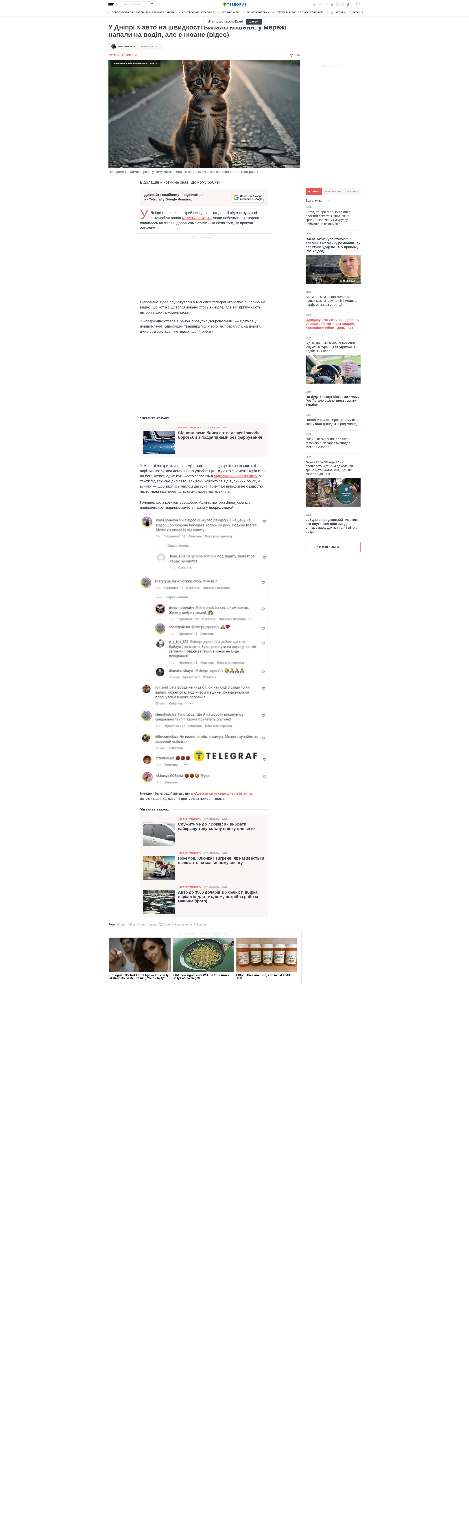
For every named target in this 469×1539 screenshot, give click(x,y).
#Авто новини (147, 924)
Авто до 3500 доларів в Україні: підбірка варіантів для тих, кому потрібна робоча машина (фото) (218, 896)
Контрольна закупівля (198, 12)
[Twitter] (337, 4)
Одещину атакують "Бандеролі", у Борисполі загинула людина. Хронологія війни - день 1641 (332, 324)
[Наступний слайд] (362, 12)
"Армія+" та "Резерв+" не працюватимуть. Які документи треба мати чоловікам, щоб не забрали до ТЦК (329, 468)
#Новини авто (182, 924)
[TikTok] (348, 4)
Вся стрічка (314, 200)
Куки (238, 21)
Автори (340, 12)
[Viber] (320, 4)
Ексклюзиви (230, 12)
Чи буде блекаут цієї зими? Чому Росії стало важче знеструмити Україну (332, 400)
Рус (358, 4)
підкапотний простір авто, (236, 476)
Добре (254, 21)
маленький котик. (197, 218)
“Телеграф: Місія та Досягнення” (299, 12)
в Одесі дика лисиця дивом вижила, (222, 793)
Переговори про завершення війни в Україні (143, 12)
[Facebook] (314, 4)
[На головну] (234, 4)
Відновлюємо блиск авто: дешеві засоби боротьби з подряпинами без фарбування (220, 435)
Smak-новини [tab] (332, 191)
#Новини (200, 924)
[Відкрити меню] (111, 4)
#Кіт (131, 924)
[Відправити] (152, 4)
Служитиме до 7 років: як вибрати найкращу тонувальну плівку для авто (216, 826)
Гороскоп (360, 12)
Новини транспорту (189, 428)
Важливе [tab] (352, 191)
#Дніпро (164, 924)
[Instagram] (342, 4)
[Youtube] (332, 4)
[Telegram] (326, 4)
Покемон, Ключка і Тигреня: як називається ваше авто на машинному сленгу (221, 860)
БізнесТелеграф (258, 12)
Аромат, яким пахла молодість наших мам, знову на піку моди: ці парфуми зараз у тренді (331, 300)
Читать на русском (122, 55)
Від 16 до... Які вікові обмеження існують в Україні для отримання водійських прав (331, 347)
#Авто (121, 924)
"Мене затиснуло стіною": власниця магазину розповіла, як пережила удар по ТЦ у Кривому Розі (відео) (333, 245)
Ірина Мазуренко (126, 46)
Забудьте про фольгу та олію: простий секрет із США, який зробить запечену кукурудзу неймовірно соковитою (328, 218)
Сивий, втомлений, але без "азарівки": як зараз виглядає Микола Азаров (328, 443)
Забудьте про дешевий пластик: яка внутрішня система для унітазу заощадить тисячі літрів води (332, 526)
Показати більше (326, 547)
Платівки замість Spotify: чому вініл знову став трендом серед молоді (332, 422)
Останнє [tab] (313, 191)
